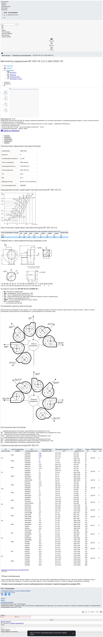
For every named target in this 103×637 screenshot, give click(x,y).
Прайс (3, 600)
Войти (4, 30)
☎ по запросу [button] (10, 130)
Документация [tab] (8, 141)
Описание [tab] (7, 135)
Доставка (4, 8)
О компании (4, 1)
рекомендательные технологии (51, 632)
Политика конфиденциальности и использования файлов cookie (21, 610)
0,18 (40, 453)
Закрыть (7, 629)
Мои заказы (5, 35)
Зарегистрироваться (17, 623)
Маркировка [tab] (7, 137)
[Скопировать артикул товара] (4, 85)
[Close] (5, 615)
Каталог (3, 3)
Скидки (3, 4)
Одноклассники (15, 77)
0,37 (40, 457)
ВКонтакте (13, 72)
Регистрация (6, 32)
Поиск (2, 629)
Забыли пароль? (6, 621)
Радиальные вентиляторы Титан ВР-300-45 (15, 570)
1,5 (39, 461)
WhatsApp (13, 75)
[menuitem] (4, 1)
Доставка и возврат (7, 602)
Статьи (17, 591)
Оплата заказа (6, 37)
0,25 (40, 455)
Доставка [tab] (7, 142)
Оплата (5, 6)
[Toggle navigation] (1, 21)
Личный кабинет (7, 33)
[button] (9, 70)
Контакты (4, 9)
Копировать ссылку (16, 79)
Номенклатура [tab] (8, 139)
